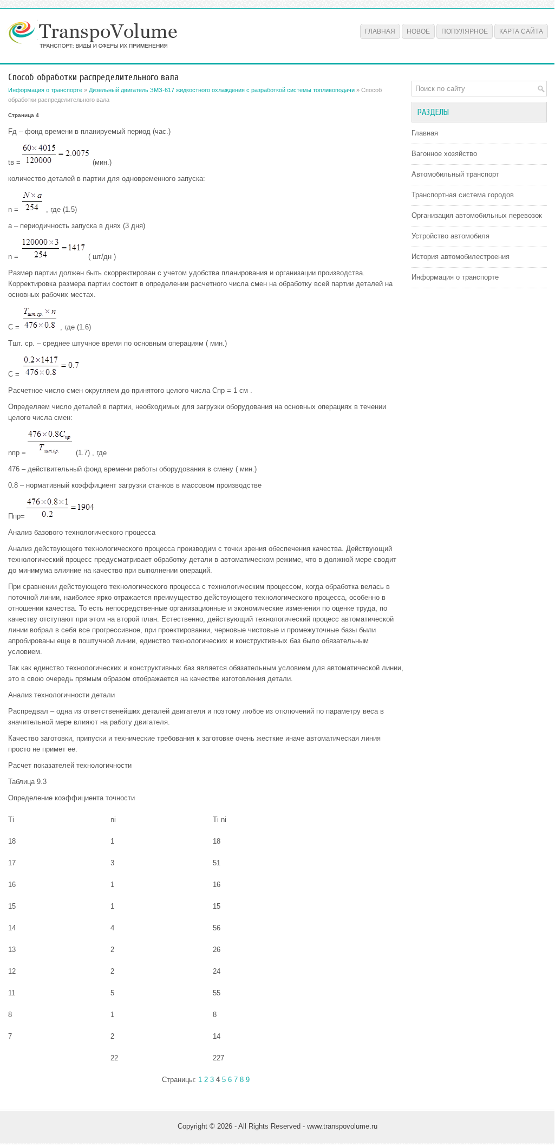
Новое (418, 31)
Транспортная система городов (463, 195)
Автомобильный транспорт (455, 174)
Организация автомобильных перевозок (477, 215)
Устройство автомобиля (450, 236)
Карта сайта (521, 31)
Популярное (464, 31)
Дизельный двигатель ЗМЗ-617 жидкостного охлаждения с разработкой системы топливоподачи (222, 90)
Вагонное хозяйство (444, 154)
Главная (380, 31)
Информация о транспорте (45, 90)
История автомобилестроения (461, 256)
